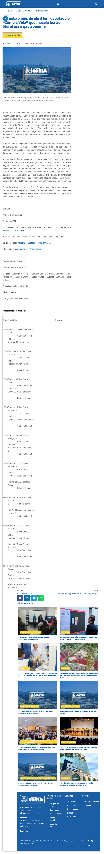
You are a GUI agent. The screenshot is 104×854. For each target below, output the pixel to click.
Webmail (88, 805)
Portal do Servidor (92, 801)
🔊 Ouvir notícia (12, 35)
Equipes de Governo (54, 805)
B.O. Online (71, 805)
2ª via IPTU (71, 801)
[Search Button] (96, 4)
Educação (24, 668)
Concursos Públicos (29, 706)
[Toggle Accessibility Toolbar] (6, 18)
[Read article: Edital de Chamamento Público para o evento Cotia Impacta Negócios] (37, 767)
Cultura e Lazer (28, 43)
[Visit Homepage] (13, 3)
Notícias (38, 43)
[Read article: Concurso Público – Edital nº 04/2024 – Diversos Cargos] (79, 695)
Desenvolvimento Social (30, 632)
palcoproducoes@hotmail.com (28, 249)
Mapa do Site (53, 825)
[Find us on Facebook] (88, 840)
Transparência (41, 11)
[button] (20, 598)
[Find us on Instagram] (92, 840)
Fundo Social (52, 818)
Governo (65, 778)
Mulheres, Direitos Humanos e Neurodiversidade (33, 741)
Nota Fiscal (71, 817)
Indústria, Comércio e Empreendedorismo (37, 778)
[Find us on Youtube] (89, 845)
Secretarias (54, 810)
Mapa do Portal (24, 11)
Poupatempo (72, 809)
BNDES (70, 813)
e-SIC (10, 11)
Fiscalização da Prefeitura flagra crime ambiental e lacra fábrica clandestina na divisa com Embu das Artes (79, 675)
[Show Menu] (58, 4)
